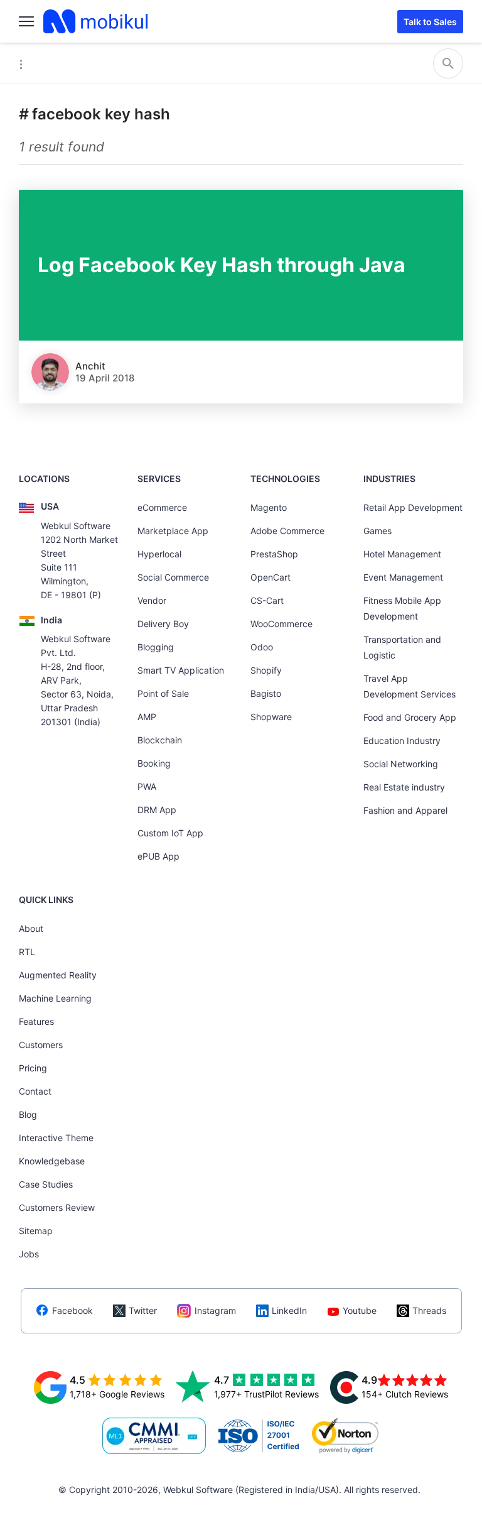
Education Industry (402, 740)
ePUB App (158, 856)
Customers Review (57, 1207)
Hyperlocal (159, 554)
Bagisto (265, 693)
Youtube (360, 1310)
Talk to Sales (430, 21)
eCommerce (162, 507)
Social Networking (400, 763)
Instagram (215, 1310)
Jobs (29, 1254)
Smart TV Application (180, 670)
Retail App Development (413, 507)
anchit (90, 366)
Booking (154, 763)
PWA (146, 786)
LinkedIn (289, 1310)
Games (377, 530)
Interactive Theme (56, 1137)
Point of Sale (163, 693)
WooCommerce (281, 623)
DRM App (156, 809)
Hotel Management (402, 554)
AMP (146, 716)
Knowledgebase (52, 1161)
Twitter (143, 1310)
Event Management (403, 577)
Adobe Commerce (287, 530)
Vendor (151, 600)
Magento (268, 507)
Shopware (271, 716)
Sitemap (36, 1230)
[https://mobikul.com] (96, 21)
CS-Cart (267, 600)
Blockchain (159, 740)
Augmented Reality (58, 975)
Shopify (266, 670)
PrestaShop (274, 554)
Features (36, 1021)
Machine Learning (55, 998)
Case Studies (46, 1184)
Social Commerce (173, 577)
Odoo (261, 647)
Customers (41, 1044)
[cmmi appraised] (154, 1436)
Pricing (33, 1068)
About (31, 928)
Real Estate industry (404, 787)
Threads (429, 1310)
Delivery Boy (163, 623)
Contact (35, 1091)
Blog (28, 1114)
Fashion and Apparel (405, 810)
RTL (27, 951)
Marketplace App (172, 530)
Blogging (155, 647)
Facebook (72, 1310)
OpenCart (270, 577)
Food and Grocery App (409, 717)
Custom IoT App (170, 833)
